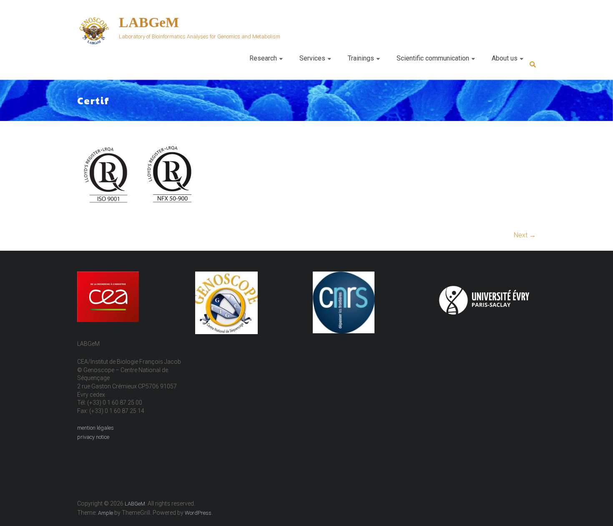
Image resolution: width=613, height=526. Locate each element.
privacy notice (93, 437)
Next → (525, 235)
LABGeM (149, 22)
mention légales (95, 428)
